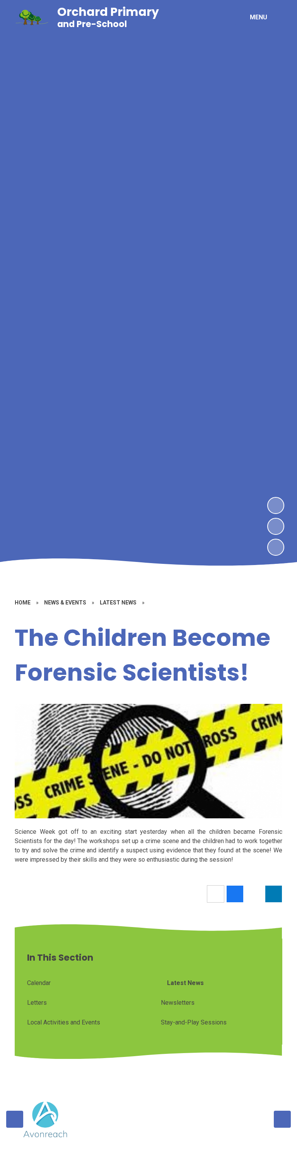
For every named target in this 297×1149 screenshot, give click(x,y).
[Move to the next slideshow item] (275, 505)
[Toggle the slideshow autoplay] (275, 547)
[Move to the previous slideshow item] (275, 526)
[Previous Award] (14, 1119)
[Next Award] (282, 1119)
